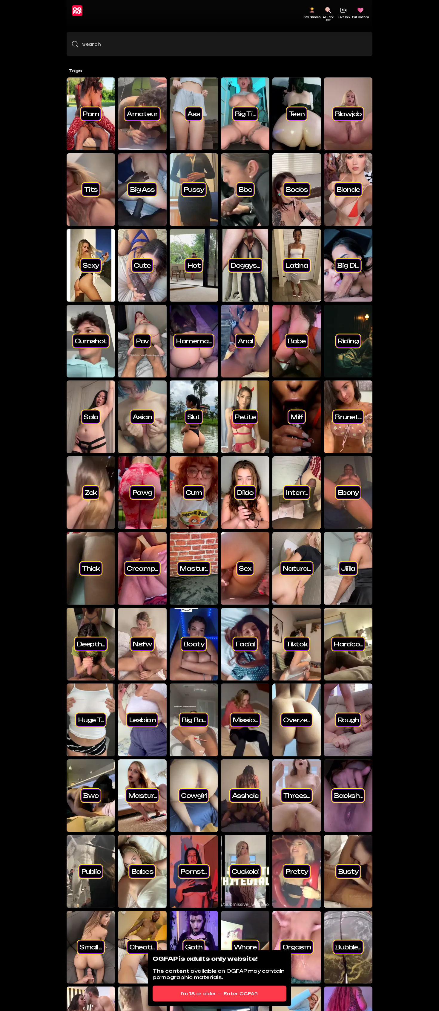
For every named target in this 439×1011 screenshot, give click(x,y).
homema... (194, 341)
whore (245, 947)
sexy (91, 265)
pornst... (193, 871)
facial (245, 644)
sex (245, 568)
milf (296, 416)
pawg (142, 492)
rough (348, 720)
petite (245, 416)
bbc (245, 189)
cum (194, 492)
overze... (296, 720)
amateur (142, 113)
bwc (91, 795)
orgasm (297, 947)
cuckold (245, 871)
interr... (297, 492)
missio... (245, 720)
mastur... (193, 568)
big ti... (245, 113)
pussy (194, 189)
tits (91, 189)
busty (348, 871)
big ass (142, 189)
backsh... (348, 795)
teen (297, 113)
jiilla (348, 568)
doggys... (245, 265)
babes (142, 871)
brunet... (348, 416)
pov (142, 341)
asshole (245, 795)
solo (91, 416)
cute (142, 265)
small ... (90, 947)
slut (193, 416)
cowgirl (194, 795)
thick (91, 568)
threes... (296, 795)
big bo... (194, 720)
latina (296, 265)
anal (245, 341)
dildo (245, 492)
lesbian (142, 720)
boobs (297, 189)
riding (348, 341)
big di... (348, 265)
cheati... (142, 947)
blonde (348, 189)
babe (297, 341)
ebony (348, 492)
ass (193, 113)
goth (193, 947)
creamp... (142, 568)
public (91, 871)
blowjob (348, 113)
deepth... (91, 644)
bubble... (348, 947)
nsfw (142, 644)
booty (194, 644)
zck (91, 492)
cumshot (91, 341)
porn (91, 113)
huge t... (91, 720)
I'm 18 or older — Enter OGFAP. (219, 993)
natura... (297, 568)
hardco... (348, 644)
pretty (296, 871)
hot (194, 265)
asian (142, 416)
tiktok (296, 644)
